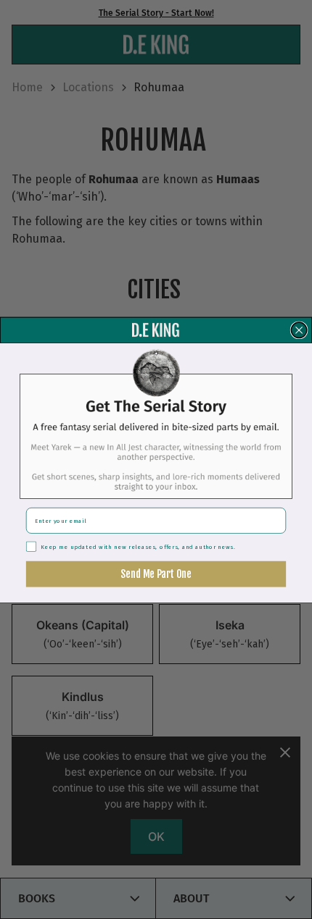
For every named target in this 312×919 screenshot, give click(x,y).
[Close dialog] (299, 330)
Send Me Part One (155, 573)
